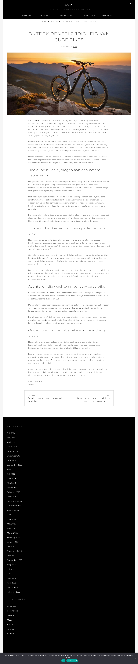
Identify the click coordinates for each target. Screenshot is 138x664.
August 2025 (12, 469)
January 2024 (13, 542)
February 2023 (13, 592)
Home (44, 21)
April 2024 (11, 528)
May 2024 (11, 524)
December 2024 (14, 501)
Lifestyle (44, 16)
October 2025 (13, 460)
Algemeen (88, 16)
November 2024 (14, 506)
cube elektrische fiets (52, 320)
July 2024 (11, 515)
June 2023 (11, 574)
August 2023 (12, 565)
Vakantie (11, 624)
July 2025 (11, 474)
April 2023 (11, 583)
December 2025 (14, 456)
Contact (107, 16)
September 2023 (14, 560)
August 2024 (13, 510)
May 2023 (11, 578)
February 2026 (13, 447)
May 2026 (11, 438)
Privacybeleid (72, 661)
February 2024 (13, 537)
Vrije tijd (66, 16)
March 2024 (12, 533)
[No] (135, 658)
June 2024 (11, 519)
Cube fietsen (33, 120)
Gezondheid (12, 611)
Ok (63, 661)
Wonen (26, 16)
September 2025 (14, 465)
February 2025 (13, 492)
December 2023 (14, 546)
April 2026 (11, 442)
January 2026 (13, 451)
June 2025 (11, 478)
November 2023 (14, 551)
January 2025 (13, 497)
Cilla (75, 47)
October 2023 (13, 556)
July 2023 (11, 569)
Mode (9, 620)
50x (69, 5)
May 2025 (11, 483)
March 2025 (12, 488)
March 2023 (12, 587)
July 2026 (11, 433)
